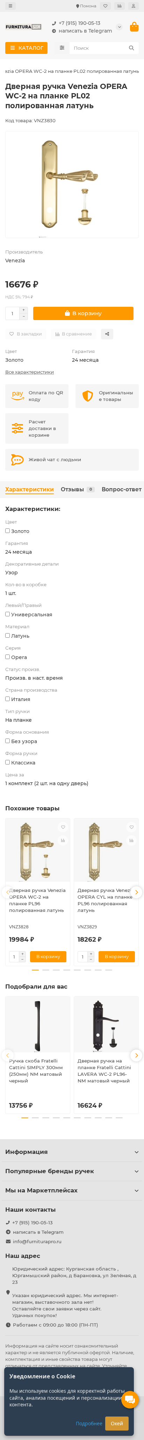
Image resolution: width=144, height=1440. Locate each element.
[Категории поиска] (62, 48)
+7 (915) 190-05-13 (79, 23)
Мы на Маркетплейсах (41, 1190)
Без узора (24, 741)
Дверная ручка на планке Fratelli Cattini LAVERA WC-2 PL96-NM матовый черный (104, 1071)
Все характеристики (29, 372)
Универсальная (31, 614)
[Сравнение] (119, 6)
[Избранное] (105, 6)
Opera (19, 657)
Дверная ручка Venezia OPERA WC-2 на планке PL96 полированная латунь (37, 900)
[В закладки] (63, 827)
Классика (23, 763)
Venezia (15, 260)
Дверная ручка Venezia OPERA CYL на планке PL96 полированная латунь (106, 900)
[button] (8, 892)
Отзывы (76, 489)
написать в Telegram (85, 31)
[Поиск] (131, 48)
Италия (20, 699)
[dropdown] (10, 6)
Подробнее (89, 1423)
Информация (26, 1151)
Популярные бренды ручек (49, 1171)
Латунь (20, 636)
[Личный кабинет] (133, 6)
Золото (14, 360)
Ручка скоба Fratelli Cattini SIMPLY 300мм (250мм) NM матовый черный (36, 1071)
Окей (117, 1423)
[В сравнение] (63, 840)
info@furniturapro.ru (37, 1241)
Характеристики (29, 489)
